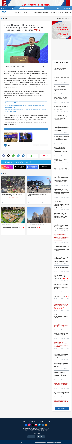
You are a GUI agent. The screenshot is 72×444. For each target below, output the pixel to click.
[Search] (42, 8)
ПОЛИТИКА (46, 12)
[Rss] (12, 8)
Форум (35, 145)
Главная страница (61, 18)
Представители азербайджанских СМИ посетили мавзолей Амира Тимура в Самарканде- (26, 102)
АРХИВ (41, 421)
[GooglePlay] (31, 436)
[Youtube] (7, 8)
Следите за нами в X (46, 167)
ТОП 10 (48, 421)
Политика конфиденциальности (54, 442)
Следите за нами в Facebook (33, 167)
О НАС (23, 421)
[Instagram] (3, 8)
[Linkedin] (10, 8)
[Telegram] (8, 8)
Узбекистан (44, 145)
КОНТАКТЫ (32, 421)
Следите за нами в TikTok (21, 167)
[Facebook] (1, 8)
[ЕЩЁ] (70, 12)
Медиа (69, 18)
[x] (32, 425)
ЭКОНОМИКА (59, 12)
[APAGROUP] (36, 433)
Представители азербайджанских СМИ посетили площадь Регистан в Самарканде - (24, 106)
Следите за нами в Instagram (8, 167)
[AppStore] (41, 436)
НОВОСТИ (52, 12)
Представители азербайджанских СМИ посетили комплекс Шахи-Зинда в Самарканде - (25, 110)
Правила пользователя (40, 442)
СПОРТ (66, 12)
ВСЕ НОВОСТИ (38, 12)
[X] (5, 8)
